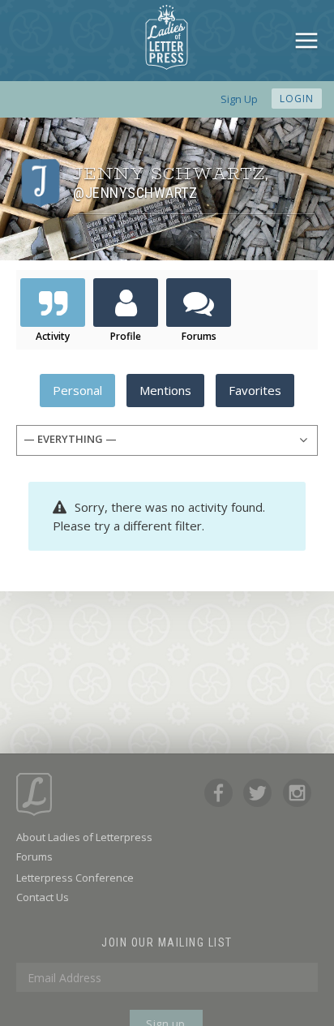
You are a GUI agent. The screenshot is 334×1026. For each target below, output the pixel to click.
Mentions (165, 390)
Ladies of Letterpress (166, 37)
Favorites (255, 390)
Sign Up (239, 99)
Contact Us (42, 897)
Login (297, 98)
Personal (77, 390)
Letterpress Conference (75, 877)
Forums (199, 336)
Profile (125, 336)
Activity (53, 336)
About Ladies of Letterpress (84, 837)
